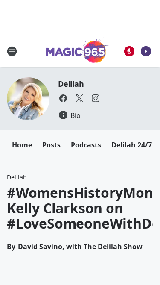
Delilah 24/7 (131, 145)
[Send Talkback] (129, 51)
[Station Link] (77, 51)
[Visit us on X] (79, 98)
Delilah (71, 84)
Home (22, 145)
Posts (51, 145)
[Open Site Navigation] (12, 51)
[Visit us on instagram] (95, 98)
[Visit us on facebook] (63, 98)
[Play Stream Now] (146, 51)
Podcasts (86, 145)
